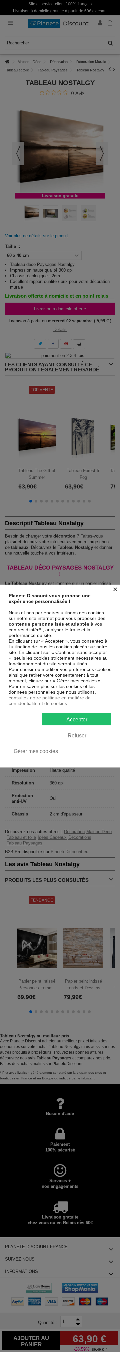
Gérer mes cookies (36, 751)
